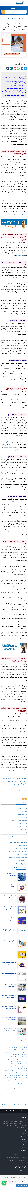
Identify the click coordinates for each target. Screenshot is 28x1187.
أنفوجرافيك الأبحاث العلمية (21, 854)
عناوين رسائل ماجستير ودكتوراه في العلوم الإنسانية (9, 919)
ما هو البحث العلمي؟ (11, 951)
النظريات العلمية (23, 845)
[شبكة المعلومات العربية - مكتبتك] (19, 3)
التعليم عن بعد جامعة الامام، (20, 1047)
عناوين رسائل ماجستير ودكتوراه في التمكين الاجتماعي (9, 996)
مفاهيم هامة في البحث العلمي (19, 836)
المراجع (24, 1063)
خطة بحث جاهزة (5, 442)
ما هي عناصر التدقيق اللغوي (17, 85)
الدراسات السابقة (23, 817)
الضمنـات (24, 1145)
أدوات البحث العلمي (22, 814)
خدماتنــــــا (24, 1133)
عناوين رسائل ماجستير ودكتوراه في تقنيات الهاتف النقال (9, 930)
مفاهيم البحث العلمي (21, 1061)
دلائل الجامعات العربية (22, 861)
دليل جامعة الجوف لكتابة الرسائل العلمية (8, 974)
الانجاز (10, 1047)
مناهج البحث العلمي (21, 1049)
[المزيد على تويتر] (15, 1182)
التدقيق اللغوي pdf (17, 784)
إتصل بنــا (24, 1148)
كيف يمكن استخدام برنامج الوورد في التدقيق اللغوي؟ (14, 92)
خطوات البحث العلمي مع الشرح (19, 1059)
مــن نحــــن (24, 1131)
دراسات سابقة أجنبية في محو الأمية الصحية (9, 875)
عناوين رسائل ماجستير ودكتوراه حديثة (18, 851)
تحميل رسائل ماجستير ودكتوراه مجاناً (18, 842)
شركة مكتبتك (19, 255)
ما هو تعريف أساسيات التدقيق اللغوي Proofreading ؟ (15, 78)
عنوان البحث (8, 1059)
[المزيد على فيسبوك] (12, 1182)
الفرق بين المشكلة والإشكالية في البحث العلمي (9, 985)
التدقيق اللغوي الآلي (19, 781)
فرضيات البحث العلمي (7, 1071)
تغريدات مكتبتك (22, 1171)
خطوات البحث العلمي (11, 1056)
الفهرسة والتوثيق (22, 824)
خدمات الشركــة (21, 1084)
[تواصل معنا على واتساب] (3, 1183)
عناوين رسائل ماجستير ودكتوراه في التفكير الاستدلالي (9, 908)
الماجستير (7, 1049)
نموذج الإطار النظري (12, 699)
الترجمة (25, 833)
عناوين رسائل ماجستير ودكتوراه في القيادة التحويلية (9, 963)
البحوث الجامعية (22, 1052)
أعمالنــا (24, 1142)
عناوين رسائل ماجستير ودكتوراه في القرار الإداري (9, 886)
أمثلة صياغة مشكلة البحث (15, 1063)
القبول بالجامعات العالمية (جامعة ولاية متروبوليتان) (9, 1018)
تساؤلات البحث (15, 1068)
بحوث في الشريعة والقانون (20, 864)
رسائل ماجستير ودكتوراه (10, 1080)
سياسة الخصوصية (14, 1179)
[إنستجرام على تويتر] (10, 1182)
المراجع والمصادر (22, 1073)
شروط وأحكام (6, 1177)
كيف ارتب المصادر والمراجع (9, 1061)
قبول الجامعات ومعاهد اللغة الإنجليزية (18, 858)
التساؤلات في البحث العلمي (20, 1071)
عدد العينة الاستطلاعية (10, 1066)
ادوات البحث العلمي (22, 1056)
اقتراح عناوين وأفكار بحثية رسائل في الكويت (17, 1045)
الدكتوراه (13, 1049)
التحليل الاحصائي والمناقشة (20, 827)
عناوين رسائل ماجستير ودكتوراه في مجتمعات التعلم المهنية (9, 1007)
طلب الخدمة (18, 1096)
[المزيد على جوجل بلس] (7, 1182)
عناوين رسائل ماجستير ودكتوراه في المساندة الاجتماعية (9, 897)
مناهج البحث (24, 830)
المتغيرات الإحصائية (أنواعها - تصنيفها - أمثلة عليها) (9, 1029)
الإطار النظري (24, 811)
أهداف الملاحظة (22, 1078)
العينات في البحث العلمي (11, 1052)
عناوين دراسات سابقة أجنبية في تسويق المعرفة (9, 941)
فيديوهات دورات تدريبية (21, 848)
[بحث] (3, 12)
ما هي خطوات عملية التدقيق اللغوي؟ (15, 88)
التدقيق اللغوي (10, 532)
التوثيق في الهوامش (12, 1073)
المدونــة (24, 1139)
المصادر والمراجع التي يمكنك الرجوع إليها (14, 95)
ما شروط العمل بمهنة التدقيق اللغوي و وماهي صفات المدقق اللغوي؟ (15, 82)
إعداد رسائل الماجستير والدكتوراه (19, 821)
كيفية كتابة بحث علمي (13, 1054)
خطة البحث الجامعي (21, 1066)
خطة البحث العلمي (22, 808)
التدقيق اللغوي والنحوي (9, 779)
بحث (24, 799)
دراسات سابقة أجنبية (22, 839)
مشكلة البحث (23, 1068)
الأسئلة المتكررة (22, 1136)
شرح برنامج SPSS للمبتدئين (10, 1075)
